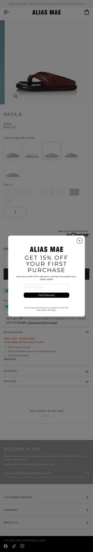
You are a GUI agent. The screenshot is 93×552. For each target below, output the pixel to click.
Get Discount (46, 295)
